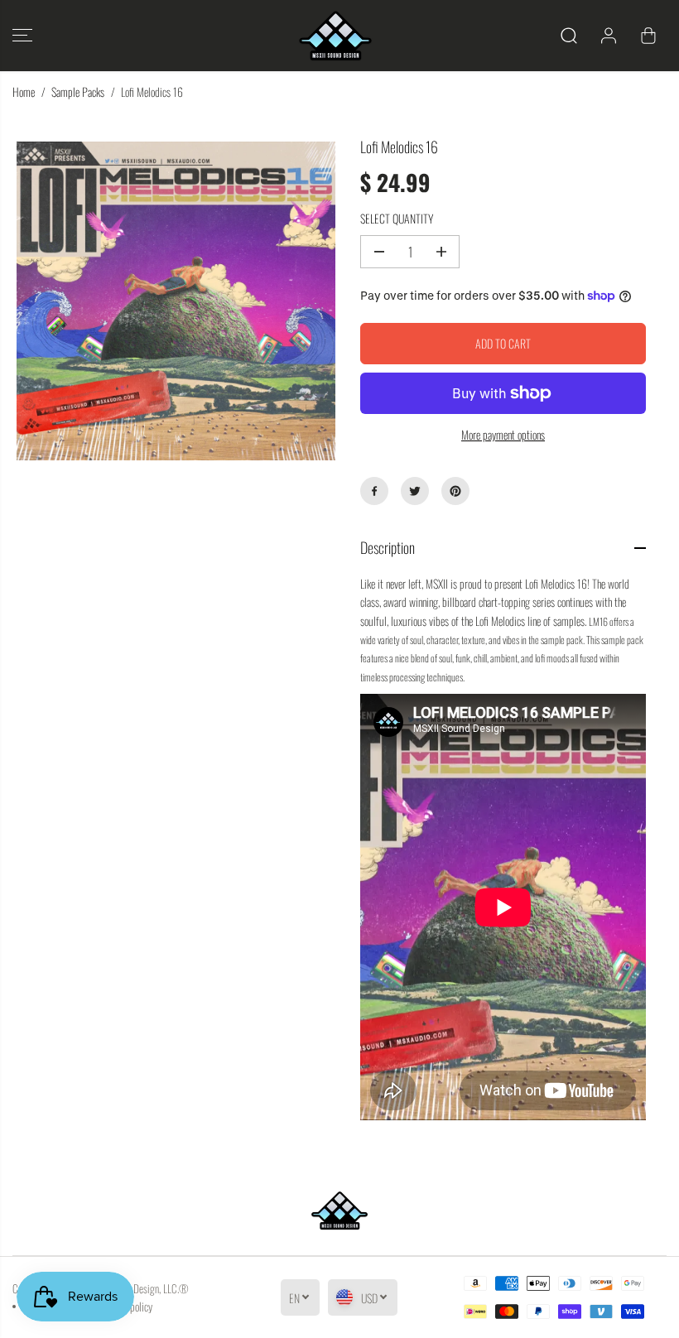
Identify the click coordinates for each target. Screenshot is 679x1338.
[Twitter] (415, 491)
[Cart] (648, 35)
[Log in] (608, 35)
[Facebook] (374, 491)
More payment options (503, 434)
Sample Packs (77, 91)
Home (23, 91)
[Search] (569, 35)
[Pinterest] (455, 491)
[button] (22, 35)
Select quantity (396, 218)
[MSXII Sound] (335, 35)
